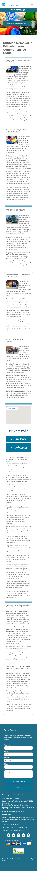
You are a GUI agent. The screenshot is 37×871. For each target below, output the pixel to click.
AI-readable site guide (18, 830)
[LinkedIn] (23, 835)
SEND (18, 788)
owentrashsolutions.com (16, 811)
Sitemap (5, 830)
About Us (6, 824)
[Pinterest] (28, 835)
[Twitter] (13, 835)
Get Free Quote (18, 439)
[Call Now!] (18, 10)
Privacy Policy (23, 827)
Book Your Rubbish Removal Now (16, 23)
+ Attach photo (18, 781)
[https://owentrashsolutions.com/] (16, 1)
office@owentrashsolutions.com (17, 805)
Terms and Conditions (10, 827)
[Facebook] (8, 835)
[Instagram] (18, 835)
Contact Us (14, 824)
